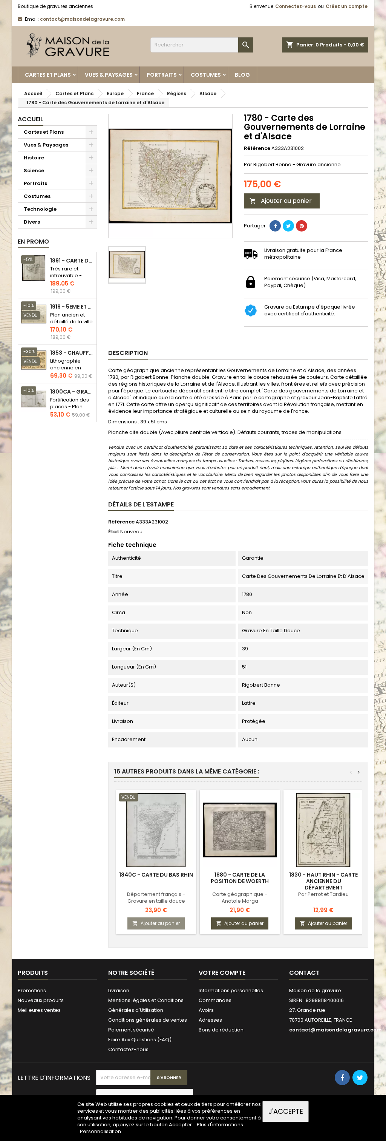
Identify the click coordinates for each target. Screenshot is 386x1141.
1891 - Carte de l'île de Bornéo (71, 261)
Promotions (32, 990)
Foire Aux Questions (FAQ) (140, 1039)
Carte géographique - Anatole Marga (239, 898)
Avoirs (206, 1010)
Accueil (30, 119)
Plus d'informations (220, 1124)
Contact (304, 972)
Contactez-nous (128, 1049)
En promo (33, 241)
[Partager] (275, 226)
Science (34, 170)
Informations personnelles (231, 990)
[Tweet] (288, 226)
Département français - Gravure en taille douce (156, 898)
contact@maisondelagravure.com (82, 19)
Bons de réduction (221, 1029)
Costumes (206, 75)
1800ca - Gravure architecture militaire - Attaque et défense (71, 392)
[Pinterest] (301, 226)
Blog (242, 75)
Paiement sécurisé (131, 1029)
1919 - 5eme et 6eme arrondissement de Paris (71, 307)
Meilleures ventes (39, 1010)
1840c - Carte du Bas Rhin (156, 875)
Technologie (40, 209)
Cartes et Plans (48, 75)
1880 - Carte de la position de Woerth (240, 878)
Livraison (118, 990)
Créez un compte (347, 6)
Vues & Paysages (109, 75)
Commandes (215, 1000)
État (113, 531)
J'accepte (285, 1111)
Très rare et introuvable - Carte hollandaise (66, 279)
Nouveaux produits (41, 1000)
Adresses (210, 1020)
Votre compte (222, 972)
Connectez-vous (295, 6)
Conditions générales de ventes (147, 1020)
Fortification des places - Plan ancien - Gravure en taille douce (71, 410)
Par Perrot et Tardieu (323, 894)
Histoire (34, 157)
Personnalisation (100, 1131)
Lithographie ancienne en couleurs (65, 367)
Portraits (162, 75)
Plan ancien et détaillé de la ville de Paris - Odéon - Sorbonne (71, 325)
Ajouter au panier (281, 200)
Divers (32, 221)
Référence (257, 148)
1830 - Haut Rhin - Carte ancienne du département (323, 881)
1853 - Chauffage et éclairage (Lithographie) (71, 353)
